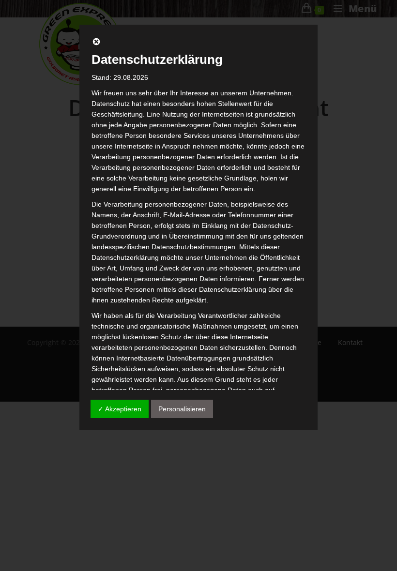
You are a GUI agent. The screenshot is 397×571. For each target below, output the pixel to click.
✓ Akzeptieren (119, 409)
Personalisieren (182, 409)
